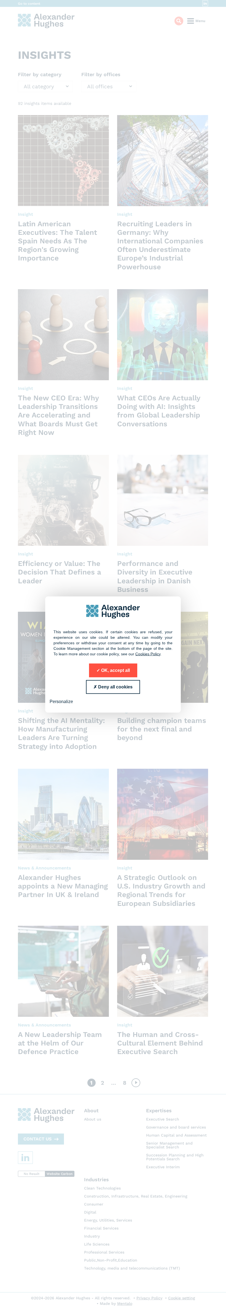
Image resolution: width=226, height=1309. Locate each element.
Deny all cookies (115, 686)
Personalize (61, 701)
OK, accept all (115, 670)
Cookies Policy (147, 653)
